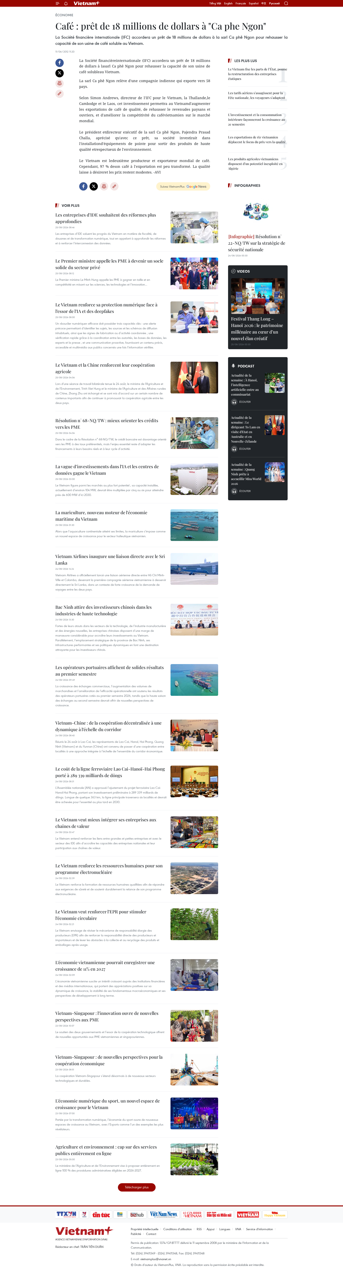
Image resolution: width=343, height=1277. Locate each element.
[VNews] (84, 1214)
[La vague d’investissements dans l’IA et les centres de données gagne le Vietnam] (194, 479)
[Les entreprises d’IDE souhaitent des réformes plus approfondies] (194, 227)
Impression (59, 83)
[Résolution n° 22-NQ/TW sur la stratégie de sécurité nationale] (258, 211)
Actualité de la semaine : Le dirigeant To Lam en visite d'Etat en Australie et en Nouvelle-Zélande (245, 429)
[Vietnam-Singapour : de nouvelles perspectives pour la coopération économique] (194, 1069)
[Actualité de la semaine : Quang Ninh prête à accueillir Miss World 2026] (275, 472)
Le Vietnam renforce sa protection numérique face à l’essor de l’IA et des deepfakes (106, 308)
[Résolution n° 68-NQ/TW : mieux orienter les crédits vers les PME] (194, 433)
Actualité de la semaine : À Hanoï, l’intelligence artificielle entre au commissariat (245, 384)
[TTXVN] (66, 1214)
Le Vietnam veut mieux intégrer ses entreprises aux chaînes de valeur (105, 823)
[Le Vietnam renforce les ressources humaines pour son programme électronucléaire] (194, 878)
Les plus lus (245, 60)
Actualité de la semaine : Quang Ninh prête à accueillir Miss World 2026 (246, 474)
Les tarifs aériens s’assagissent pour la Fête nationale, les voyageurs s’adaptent (256, 95)
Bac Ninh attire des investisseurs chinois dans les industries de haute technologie (103, 610)
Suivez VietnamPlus (172, 186)
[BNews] (120, 1214)
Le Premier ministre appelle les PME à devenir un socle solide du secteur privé (109, 264)
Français (241, 3)
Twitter (59, 73)
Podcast (246, 366)
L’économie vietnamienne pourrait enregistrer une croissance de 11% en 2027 (105, 965)
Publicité (136, 1234)
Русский (274, 3)
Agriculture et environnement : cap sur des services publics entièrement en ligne (106, 1150)
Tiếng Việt (215, 3)
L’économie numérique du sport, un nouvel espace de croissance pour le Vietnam (107, 1104)
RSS (199, 1229)
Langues (224, 1229)
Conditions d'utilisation (177, 1229)
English (228, 3)
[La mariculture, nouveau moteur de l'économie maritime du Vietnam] (194, 525)
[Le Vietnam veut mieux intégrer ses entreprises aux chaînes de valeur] (194, 832)
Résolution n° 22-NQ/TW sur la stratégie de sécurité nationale (256, 242)
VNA (238, 1229)
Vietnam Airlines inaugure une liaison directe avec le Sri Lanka (110, 559)
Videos (243, 271)
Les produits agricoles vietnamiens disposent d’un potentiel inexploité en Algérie (255, 164)
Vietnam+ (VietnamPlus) (87, 3)
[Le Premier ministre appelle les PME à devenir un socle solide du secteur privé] (194, 273)
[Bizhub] (136, 1214)
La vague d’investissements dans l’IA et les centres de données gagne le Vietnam (107, 469)
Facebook (59, 63)
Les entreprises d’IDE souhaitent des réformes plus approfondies (105, 218)
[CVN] (192, 1214)
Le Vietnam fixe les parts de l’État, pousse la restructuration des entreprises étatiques (257, 74)
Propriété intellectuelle (144, 1229)
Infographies (247, 185)
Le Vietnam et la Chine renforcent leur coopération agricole (105, 368)
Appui (210, 1229)
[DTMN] (219, 1214)
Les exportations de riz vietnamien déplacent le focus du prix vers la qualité (257, 139)
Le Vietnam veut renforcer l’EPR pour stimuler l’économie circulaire (100, 915)
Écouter (245, 402)
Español (253, 3)
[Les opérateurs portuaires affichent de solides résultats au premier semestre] (194, 680)
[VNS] (164, 1214)
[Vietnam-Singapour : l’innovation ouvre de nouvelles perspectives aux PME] (194, 1026)
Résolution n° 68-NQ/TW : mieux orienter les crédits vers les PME (106, 423)
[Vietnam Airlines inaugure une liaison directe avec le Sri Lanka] (194, 569)
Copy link (59, 94)
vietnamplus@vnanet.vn (155, 1259)
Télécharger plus (137, 1187)
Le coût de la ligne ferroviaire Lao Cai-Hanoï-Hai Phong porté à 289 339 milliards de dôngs (110, 772)
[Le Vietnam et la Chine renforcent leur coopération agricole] (194, 377)
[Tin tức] (101, 1214)
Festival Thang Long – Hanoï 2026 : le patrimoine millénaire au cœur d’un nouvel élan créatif (257, 328)
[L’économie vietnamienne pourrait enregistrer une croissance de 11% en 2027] (194, 975)
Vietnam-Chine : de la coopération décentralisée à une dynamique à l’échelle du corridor (108, 726)
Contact (151, 1234)
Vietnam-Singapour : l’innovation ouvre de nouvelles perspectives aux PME (106, 1016)
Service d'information (259, 1229)
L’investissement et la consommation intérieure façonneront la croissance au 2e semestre (256, 119)
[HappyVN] (275, 1214)
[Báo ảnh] (248, 1214)
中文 (263, 3)
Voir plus (71, 205)
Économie (64, 15)
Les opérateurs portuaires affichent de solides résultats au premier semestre (109, 670)
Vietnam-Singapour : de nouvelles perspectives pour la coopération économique (109, 1060)
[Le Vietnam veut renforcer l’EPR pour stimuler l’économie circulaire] (194, 924)
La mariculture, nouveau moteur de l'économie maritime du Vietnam (101, 515)
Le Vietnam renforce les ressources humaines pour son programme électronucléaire (109, 869)
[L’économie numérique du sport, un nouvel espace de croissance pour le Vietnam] (194, 1113)
